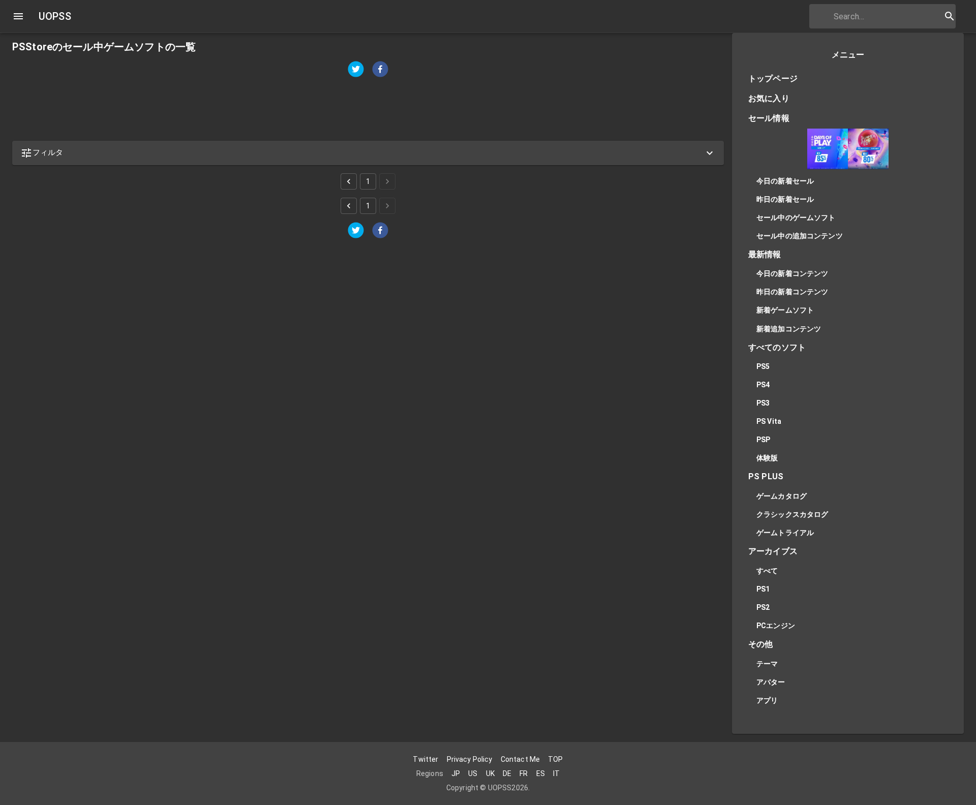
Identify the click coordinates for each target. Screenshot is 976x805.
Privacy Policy (470, 759)
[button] (368, 153)
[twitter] (356, 70)
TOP (555, 759)
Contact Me (520, 759)
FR (524, 773)
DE (507, 773)
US (472, 773)
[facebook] (380, 70)
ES (540, 773)
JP (455, 773)
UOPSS (55, 16)
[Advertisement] (317, 110)
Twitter (425, 759)
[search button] (949, 16)
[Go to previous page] (349, 181)
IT (556, 773)
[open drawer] (18, 16)
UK (490, 773)
